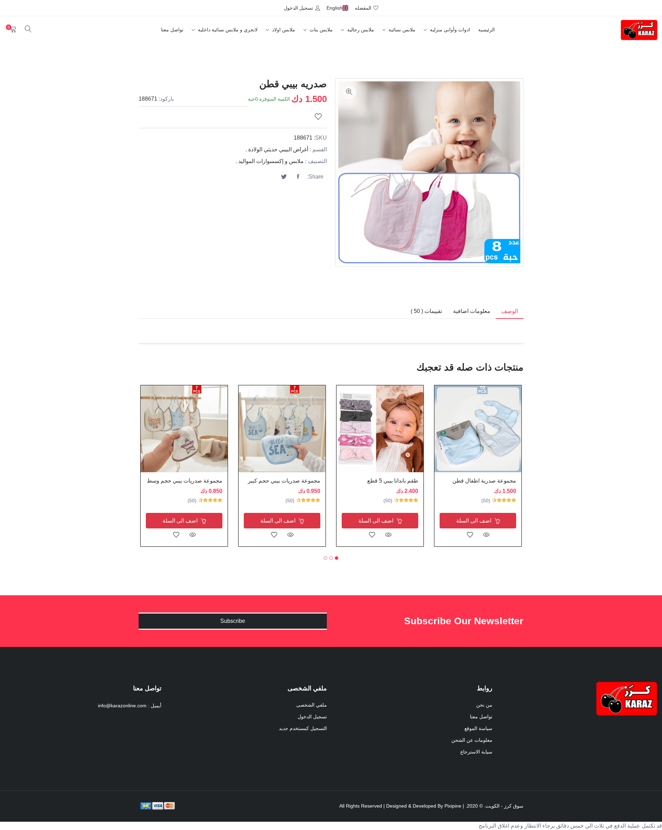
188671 (148, 99)
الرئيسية (486, 29)
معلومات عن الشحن (471, 740)
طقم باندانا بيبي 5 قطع (392, 481)
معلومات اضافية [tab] (471, 311)
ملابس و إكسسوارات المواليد (271, 161)
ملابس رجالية (360, 29)
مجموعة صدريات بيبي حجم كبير (284, 481)
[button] (336, 558)
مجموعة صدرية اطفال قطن (484, 481)
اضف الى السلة (474, 521)
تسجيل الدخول (312, 716)
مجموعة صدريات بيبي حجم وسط (184, 481)
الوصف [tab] (509, 311)
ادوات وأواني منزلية (449, 29)
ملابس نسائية (401, 29)
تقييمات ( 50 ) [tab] (426, 311)
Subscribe (232, 621)
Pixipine (452, 806)
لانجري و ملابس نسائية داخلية (227, 29)
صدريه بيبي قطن (293, 84)
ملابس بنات (320, 29)
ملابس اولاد (283, 29)
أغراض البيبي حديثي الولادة (278, 149)
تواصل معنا (172, 29)
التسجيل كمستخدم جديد (303, 728)
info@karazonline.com (122, 705)
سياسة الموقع (478, 728)
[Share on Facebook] (298, 177)
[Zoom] (349, 92)
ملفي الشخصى (311, 705)
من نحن (484, 705)
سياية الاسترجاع (476, 752)
